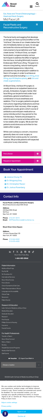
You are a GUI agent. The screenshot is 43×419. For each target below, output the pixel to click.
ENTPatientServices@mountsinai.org (21, 220)
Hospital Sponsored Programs (11, 348)
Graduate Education (8, 314)
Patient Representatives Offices (11, 288)
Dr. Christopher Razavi (16, 184)
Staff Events (5, 353)
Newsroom (5, 297)
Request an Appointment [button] (11, 161)
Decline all (21, 416)
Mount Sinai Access (8, 280)
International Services (8, 277)
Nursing (4, 345)
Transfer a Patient (7, 336)
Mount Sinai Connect (8, 339)
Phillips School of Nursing (9, 322)
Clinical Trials (5, 294)
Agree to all (21, 412)
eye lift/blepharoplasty (18, 78)
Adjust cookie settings (9, 402)
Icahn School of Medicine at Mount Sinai (14, 308)
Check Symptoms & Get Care (11, 285)
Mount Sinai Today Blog (21, 255)
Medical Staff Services (8, 350)
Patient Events (6, 300)
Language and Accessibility (10, 291)
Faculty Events (6, 328)
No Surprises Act (7, 274)
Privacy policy (6, 406)
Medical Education (7, 311)
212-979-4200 (14, 241)
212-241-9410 (14, 218)
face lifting (30, 76)
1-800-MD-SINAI (21, 258)
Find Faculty (5, 319)
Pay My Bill (5, 271)
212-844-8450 (14, 239)
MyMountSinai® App (8, 268)
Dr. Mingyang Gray (14, 180)
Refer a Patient (6, 342)
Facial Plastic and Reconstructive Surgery (15, 26)
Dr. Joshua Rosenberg (16, 187)
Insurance (5, 325)
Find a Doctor (8, 154)
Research (5, 316)
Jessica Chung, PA (14, 177)
